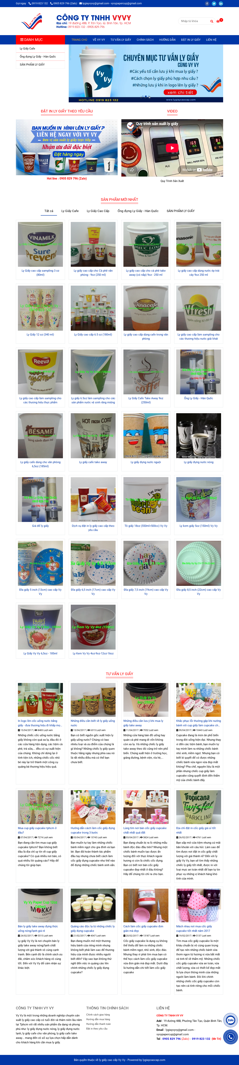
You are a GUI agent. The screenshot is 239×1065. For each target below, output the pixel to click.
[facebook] (208, 3)
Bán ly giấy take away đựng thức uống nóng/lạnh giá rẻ (38, 929)
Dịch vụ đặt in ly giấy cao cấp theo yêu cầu (93, 528)
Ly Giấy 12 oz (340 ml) (40, 334)
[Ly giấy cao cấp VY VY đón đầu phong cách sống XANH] (76, 21)
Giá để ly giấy (40, 526)
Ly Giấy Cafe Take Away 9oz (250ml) (145, 400)
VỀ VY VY (99, 39)
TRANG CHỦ (79, 39)
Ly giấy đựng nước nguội (146, 462)
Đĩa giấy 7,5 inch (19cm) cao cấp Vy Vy (146, 592)
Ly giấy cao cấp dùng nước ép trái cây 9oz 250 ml (198, 272)
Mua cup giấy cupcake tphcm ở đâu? (37, 830)
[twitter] (215, 3)
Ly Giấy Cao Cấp (98, 211)
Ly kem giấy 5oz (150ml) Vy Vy (199, 526)
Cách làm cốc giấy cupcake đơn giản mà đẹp (143, 929)
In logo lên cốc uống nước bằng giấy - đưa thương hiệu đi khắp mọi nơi (39, 723)
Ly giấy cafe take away (93, 462)
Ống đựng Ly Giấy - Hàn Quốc (138, 211)
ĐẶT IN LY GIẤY (191, 39)
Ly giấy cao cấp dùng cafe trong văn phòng (146, 336)
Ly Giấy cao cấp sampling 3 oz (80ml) (40, 272)
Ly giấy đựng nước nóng (198, 462)
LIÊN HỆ (211, 39)
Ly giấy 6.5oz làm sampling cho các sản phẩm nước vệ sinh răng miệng (93, 400)
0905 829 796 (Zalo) (65, 3)
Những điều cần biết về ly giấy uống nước (93, 723)
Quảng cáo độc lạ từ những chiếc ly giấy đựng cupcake (93, 929)
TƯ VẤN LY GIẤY (121, 39)
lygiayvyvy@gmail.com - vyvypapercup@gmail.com (112, 3)
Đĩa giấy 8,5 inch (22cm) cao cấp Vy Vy (198, 592)
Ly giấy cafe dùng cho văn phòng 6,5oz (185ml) (40, 464)
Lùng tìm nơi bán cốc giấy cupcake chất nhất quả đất (145, 830)
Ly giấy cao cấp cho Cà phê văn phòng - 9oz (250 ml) (93, 272)
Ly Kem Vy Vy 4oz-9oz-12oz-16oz (93, 653)
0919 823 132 (40, 3)
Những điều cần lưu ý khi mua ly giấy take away (143, 723)
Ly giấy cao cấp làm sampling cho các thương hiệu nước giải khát (199, 336)
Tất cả (48, 211)
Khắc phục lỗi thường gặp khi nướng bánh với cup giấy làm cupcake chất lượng (198, 723)
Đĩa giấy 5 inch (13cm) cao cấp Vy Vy (40, 592)
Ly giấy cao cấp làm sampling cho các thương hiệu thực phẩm (40, 400)
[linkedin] (222, 3)
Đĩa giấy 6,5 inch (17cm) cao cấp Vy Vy (93, 592)
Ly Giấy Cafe (70, 211)
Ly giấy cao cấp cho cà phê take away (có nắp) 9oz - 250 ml (146, 272)
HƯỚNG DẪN (167, 39)
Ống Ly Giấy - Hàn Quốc (198, 398)
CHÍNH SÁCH (145, 39)
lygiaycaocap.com (154, 1060)
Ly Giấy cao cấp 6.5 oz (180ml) (93, 334)
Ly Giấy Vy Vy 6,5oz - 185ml (40, 653)
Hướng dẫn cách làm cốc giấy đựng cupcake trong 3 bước (93, 830)
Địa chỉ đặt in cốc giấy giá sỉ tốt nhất (196, 830)
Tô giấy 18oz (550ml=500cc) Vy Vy (146, 526)
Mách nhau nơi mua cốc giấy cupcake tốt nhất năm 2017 (194, 929)
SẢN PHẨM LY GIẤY (181, 211)
